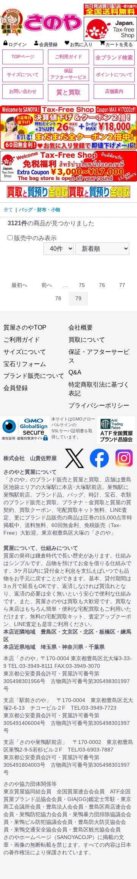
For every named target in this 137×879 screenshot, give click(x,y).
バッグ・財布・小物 (39, 209)
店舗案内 (114, 91)
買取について (86, 339)
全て (8, 209)
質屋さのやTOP (24, 327)
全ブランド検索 (114, 57)
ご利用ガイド (68, 56)
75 (82, 285)
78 (58, 298)
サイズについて (23, 74)
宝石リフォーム (24, 364)
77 (122, 285)
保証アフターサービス (68, 74)
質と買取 (68, 92)
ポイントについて (114, 74)
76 (102, 285)
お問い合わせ (23, 91)
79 (78, 298)
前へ (46, 285)
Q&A (74, 372)
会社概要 (80, 327)
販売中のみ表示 (35, 238)
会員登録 (15, 388)
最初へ (19, 285)
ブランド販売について (33, 376)
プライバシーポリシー (98, 405)
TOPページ (22, 56)
